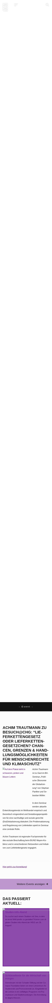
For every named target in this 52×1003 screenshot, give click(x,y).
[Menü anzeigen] (16, 5)
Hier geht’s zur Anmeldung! (15, 867)
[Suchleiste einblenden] (47, 5)
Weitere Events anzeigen (31, 884)
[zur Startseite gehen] (5, 8)
